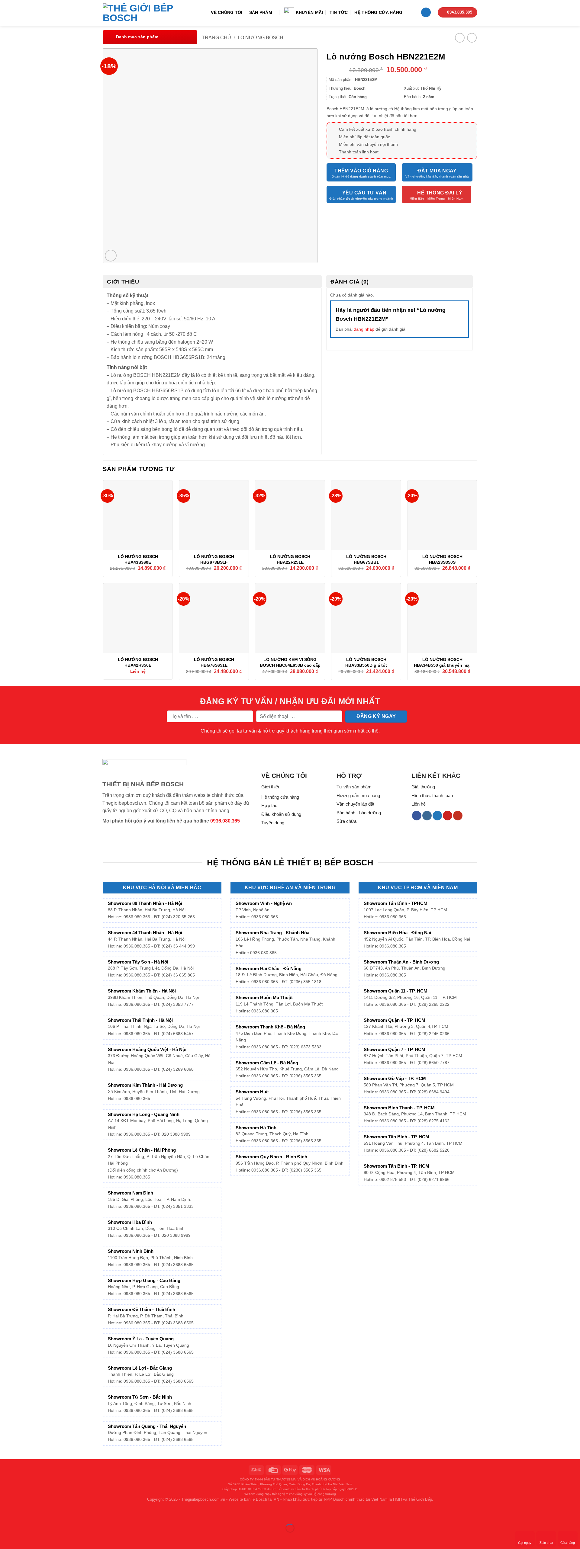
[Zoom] (111, 255)
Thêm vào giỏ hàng (361, 170)
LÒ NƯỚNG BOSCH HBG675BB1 (366, 559)
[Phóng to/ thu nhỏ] (24, 1513)
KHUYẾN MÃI (309, 12)
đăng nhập (364, 329)
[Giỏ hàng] (426, 13)
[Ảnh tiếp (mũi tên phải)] (24, 1538)
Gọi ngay (524, 1542)
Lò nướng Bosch (260, 37)
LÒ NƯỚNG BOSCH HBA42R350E (138, 662)
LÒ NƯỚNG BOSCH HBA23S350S (442, 559)
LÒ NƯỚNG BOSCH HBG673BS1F (214, 559)
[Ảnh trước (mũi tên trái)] (6, 1538)
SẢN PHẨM (260, 12)
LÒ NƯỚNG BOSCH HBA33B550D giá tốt (366, 662)
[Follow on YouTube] (457, 815)
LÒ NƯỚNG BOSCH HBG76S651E (214, 662)
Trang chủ (216, 37)
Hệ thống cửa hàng (378, 12)
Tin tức (339, 12)
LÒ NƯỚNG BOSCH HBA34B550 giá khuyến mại (442, 662)
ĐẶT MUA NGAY (437, 170)
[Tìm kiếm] (411, 12)
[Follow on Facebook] (416, 815)
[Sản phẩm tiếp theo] (471, 37)
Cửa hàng (567, 1542)
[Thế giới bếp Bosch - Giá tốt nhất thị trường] (146, 13)
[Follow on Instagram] (427, 815)
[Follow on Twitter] (437, 815)
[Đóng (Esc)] (6, 1513)
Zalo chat (546, 1542)
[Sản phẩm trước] (459, 37)
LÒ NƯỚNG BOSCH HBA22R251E (290, 559)
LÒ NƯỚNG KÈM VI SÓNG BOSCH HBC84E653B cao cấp (290, 662)
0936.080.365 (225, 820)
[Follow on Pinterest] (447, 815)
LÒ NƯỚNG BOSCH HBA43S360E (138, 559)
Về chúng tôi (226, 12)
